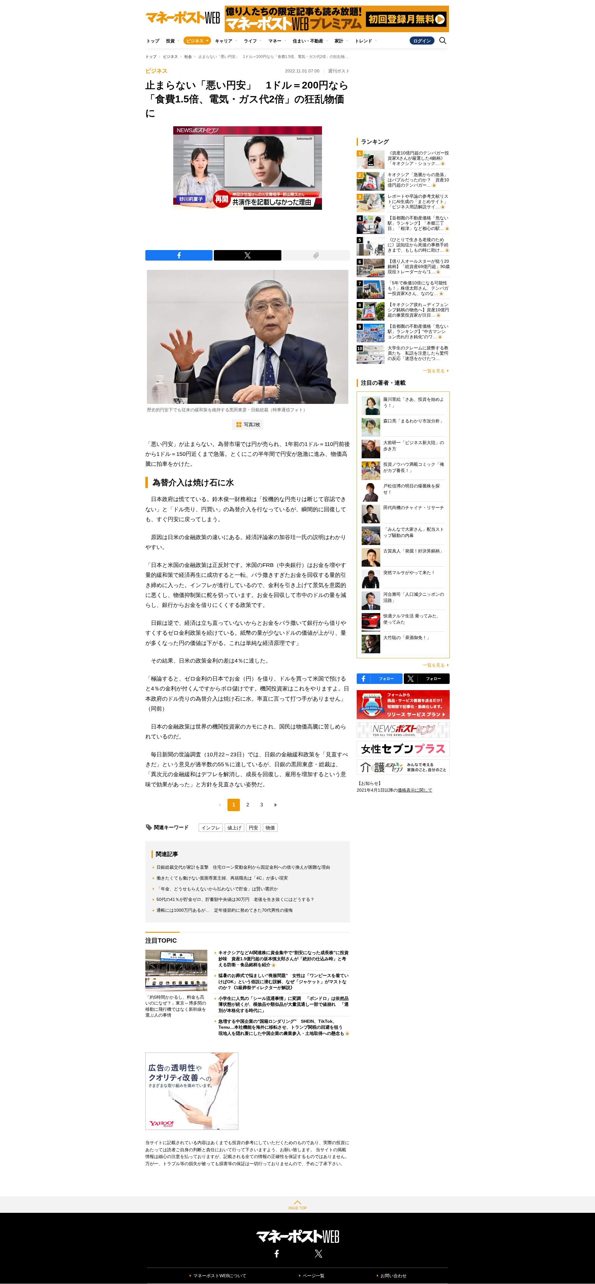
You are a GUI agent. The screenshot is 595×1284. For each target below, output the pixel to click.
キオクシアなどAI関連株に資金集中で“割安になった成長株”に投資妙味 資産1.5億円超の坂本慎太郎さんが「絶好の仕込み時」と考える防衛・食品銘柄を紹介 (283, 958)
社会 (188, 56)
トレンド (363, 40)
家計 (339, 40)
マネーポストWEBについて (219, 1275)
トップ (152, 40)
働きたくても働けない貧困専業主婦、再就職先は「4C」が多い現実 (222, 877)
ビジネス (195, 40)
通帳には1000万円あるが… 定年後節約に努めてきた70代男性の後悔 (224, 910)
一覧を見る (434, 371)
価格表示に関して (415, 790)
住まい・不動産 (308, 40)
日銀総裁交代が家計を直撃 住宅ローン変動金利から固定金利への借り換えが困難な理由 (243, 867)
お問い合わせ (394, 1275)
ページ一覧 (313, 1275)
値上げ (234, 827)
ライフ (250, 40)
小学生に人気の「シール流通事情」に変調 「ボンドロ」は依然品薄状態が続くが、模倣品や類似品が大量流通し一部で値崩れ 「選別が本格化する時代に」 (283, 1004)
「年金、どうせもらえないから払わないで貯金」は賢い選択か (217, 888)
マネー (274, 40)
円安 (253, 827)
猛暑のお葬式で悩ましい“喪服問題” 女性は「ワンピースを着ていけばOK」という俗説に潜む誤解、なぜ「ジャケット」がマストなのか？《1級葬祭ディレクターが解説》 (283, 981)
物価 (270, 827)
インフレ (210, 827)
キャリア (223, 40)
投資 (170, 40)
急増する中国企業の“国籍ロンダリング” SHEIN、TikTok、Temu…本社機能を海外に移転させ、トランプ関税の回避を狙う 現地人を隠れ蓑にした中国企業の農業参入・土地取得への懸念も (282, 1027)
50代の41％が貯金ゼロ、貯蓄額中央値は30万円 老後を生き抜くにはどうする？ (235, 899)
